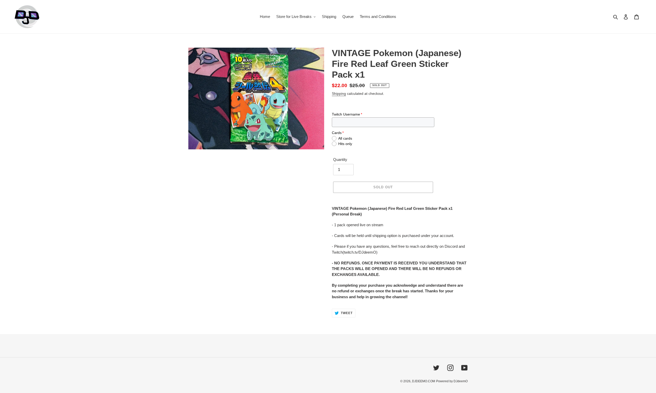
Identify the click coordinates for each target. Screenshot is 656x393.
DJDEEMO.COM (423, 381)
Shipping (339, 93)
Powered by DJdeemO (452, 381)
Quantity (340, 159)
